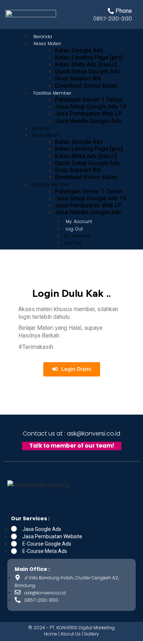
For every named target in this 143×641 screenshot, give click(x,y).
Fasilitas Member (52, 93)
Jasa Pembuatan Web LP (88, 113)
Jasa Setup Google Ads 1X (90, 106)
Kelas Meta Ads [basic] (86, 64)
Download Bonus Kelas (86, 85)
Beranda (41, 128)
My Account (79, 221)
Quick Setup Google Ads (87, 71)
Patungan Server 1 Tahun (88, 99)
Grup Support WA (78, 78)
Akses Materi (47, 43)
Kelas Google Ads (79, 50)
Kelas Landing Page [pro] (89, 57)
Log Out (74, 229)
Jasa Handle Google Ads (88, 120)
